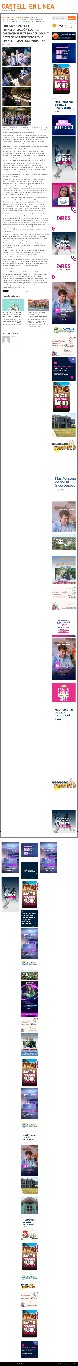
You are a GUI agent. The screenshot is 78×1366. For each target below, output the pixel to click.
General (20, 17)
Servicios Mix (72, 1364)
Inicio (6, 17)
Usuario (15, 337)
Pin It (28, 291)
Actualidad (12, 17)
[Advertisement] (64, 737)
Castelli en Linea (28, 6)
